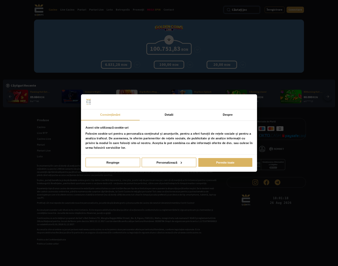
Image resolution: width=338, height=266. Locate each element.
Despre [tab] (228, 114)
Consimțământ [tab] (110, 114)
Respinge (112, 162)
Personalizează (166, 162)
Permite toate (225, 162)
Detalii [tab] (169, 114)
